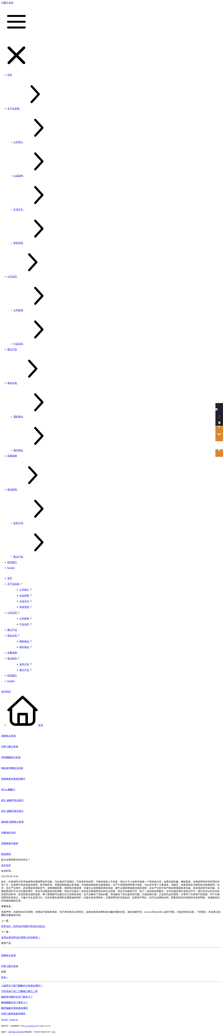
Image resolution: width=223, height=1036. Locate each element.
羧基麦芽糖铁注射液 (12, 768)
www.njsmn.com (30, 1026)
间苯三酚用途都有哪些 (13, 1013)
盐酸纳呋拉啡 (8, 832)
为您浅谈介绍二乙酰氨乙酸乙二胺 (19, 991)
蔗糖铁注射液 (8, 736)
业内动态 (6, 691)
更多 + (4, 977)
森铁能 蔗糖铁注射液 (12, 822)
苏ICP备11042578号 (16, 1032)
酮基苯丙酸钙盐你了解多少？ (17, 997)
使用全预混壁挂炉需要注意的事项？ (20, 937)
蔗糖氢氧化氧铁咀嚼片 (13, 779)
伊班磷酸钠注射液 (11, 757)
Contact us (13, 1019)
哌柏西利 (6, 854)
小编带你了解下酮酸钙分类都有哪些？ (21, 985)
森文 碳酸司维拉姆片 (12, 800)
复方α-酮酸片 (8, 789)
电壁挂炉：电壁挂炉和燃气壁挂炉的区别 (23, 926)
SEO (53, 1032)
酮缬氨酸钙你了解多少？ (14, 1002)
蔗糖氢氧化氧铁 (9, 843)
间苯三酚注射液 (9, 746)
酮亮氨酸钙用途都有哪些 (14, 1008)
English (4, 1019)
